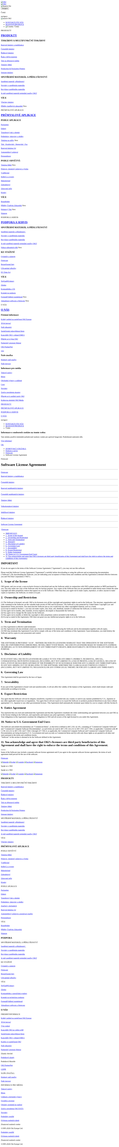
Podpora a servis (12, 451)
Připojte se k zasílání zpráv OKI (12, 396)
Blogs (3, 377)
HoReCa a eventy (7, 177)
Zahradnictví (5, 185)
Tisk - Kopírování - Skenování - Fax (14, 144)
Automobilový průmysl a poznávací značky (17, 914)
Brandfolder (5, 202)
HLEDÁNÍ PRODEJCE (15, 24)
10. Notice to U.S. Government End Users (21, 554)
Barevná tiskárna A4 (8, 148)
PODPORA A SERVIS (14, 222)
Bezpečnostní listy (7, 264)
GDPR (3, 1069)
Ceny (3, 384)
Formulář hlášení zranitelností (12, 297)
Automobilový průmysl (9, 152)
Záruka (3, 285)
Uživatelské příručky (8, 268)
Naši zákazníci (6, 327)
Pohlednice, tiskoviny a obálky (12, 136)
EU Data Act (5, 272)
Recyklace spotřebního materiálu (13, 89)
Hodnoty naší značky (9, 360)
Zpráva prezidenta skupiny (10, 392)
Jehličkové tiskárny (8, 512)
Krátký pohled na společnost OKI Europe (16, 319)
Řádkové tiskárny (7, 53)
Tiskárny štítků (6, 65)
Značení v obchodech (9, 906)
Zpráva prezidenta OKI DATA (12, 1109)
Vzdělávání (5, 173)
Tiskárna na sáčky (7, 140)
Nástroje (4, 213)
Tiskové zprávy (6, 373)
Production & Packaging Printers (13, 69)
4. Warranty (10, 542)
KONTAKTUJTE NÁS (14, 22)
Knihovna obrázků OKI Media (12, 400)
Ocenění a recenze (7, 1101)
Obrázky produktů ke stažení (11, 1105)
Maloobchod (5, 181)
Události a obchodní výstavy (11, 1097)
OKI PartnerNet (7, 347)
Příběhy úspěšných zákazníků (12, 106)
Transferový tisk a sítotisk (10, 133)
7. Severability (11, 548)
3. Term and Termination (15, 540)
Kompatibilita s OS (8, 289)
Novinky (4, 388)
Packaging (5, 125)
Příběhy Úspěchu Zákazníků (11, 206)
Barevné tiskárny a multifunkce (12, 45)
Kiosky (3, 193)
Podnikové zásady (7, 1057)
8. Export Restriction (13, 550)
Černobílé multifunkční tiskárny (12, 494)
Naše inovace (6, 364)
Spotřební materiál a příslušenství (13, 232)
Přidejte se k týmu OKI (9, 339)
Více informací (6, 441)
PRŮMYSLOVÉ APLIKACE (18, 115)
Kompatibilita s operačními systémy (14, 994)
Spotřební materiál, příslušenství (12, 81)
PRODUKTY (9, 35)
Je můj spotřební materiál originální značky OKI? (19, 93)
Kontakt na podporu (8, 293)
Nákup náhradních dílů (9, 248)
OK (2, 445)
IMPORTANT (11, 533)
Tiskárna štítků (6, 165)
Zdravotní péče (6, 189)
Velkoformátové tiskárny (10, 506)
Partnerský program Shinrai (11, 343)
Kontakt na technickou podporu (12, 997)
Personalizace (6, 156)
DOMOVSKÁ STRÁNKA (16, 449)
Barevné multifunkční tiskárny (12, 488)
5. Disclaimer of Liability (15, 544)
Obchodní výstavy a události (11, 381)
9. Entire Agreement (13, 552)
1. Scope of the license (14, 535)
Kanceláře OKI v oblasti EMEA (13, 335)
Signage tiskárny (7, 73)
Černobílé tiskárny (7, 49)
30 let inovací (6, 323)
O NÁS (5, 309)
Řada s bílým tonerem (9, 57)
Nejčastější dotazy (7, 281)
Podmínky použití (7, 1116)
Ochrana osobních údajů (10, 1120)
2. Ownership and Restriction (17, 538)
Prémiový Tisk (6, 209)
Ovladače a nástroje (8, 257)
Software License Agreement (11, 524)
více (2, 351)
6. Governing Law (13, 546)
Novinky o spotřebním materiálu (13, 85)
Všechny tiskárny (7, 102)
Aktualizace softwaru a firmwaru (13, 301)
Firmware (4, 260)
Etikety (3, 129)
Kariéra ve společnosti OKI (11, 1042)
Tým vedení (5, 1026)
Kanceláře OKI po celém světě (12, 1030)
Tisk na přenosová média (10, 61)
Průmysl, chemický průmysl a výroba (14, 169)
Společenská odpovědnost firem (12, 331)
